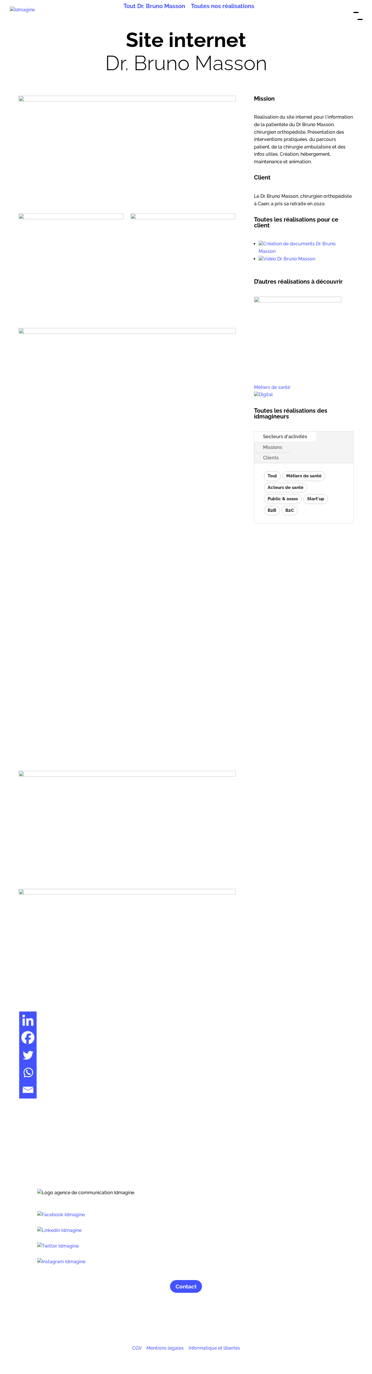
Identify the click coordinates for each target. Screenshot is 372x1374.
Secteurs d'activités (285, 436)
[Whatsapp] (28, 1072)
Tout (272, 475)
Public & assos (283, 498)
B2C (289, 510)
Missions (272, 447)
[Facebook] (28, 1037)
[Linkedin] (28, 1020)
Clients (271, 458)
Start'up (315, 498)
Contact (186, 1286)
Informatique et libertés (214, 1348)
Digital (266, 394)
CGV (137, 1348)
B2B (272, 510)
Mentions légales (165, 1348)
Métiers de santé (272, 387)
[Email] (28, 1090)
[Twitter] (28, 1055)
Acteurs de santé (285, 487)
